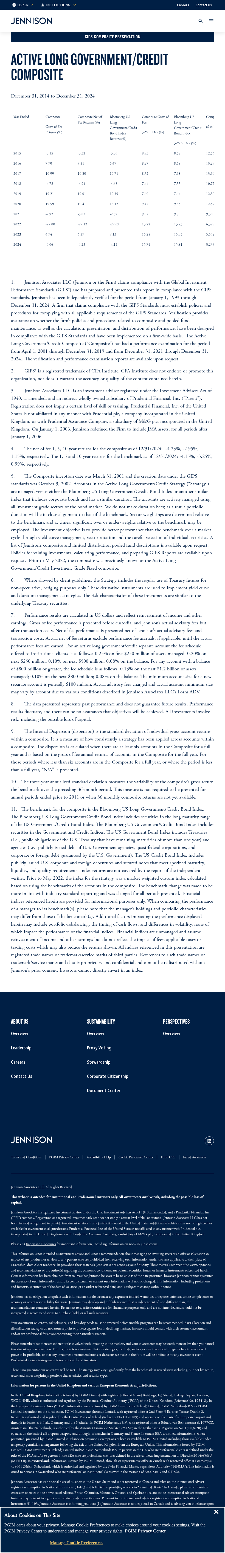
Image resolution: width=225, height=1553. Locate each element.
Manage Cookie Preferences (76, 1542)
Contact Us (204, 4)
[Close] (216, 1516)
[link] (209, 1140)
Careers (183, 4)
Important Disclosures (41, 1244)
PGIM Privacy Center (145, 1531)
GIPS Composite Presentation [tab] (112, 36)
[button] (23, 5)
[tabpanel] (112, 72)
